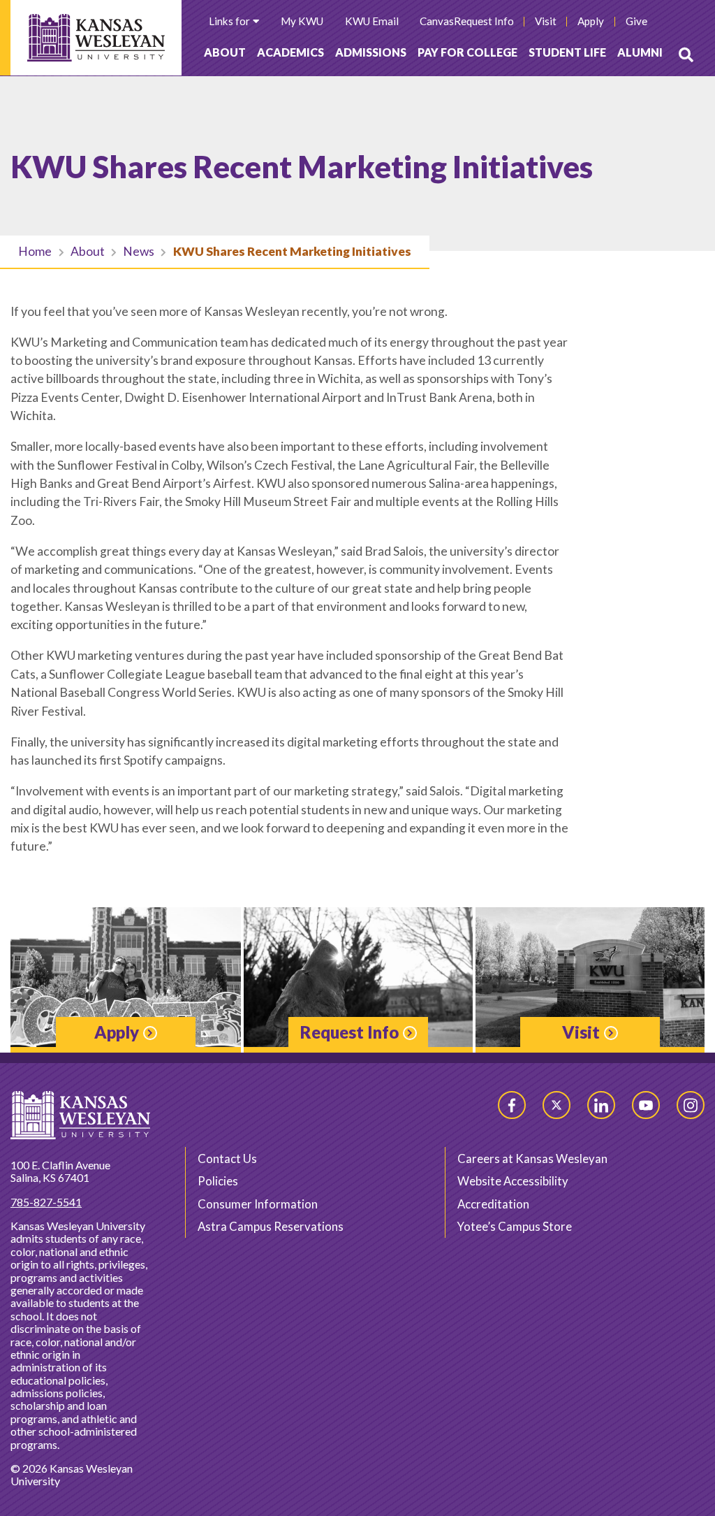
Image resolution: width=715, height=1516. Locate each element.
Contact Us (227, 1158)
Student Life (567, 52)
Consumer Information (258, 1204)
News (138, 251)
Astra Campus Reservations (271, 1226)
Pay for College (467, 52)
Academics (290, 52)
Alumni (640, 52)
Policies (218, 1181)
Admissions (370, 52)
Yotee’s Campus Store (514, 1226)
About (225, 52)
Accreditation (493, 1204)
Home (35, 251)
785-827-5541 (46, 1201)
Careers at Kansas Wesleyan (532, 1158)
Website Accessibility (512, 1181)
